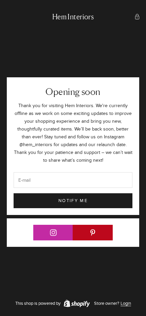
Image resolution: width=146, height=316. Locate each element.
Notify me (73, 200)
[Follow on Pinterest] (92, 232)
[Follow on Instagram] (53, 232)
